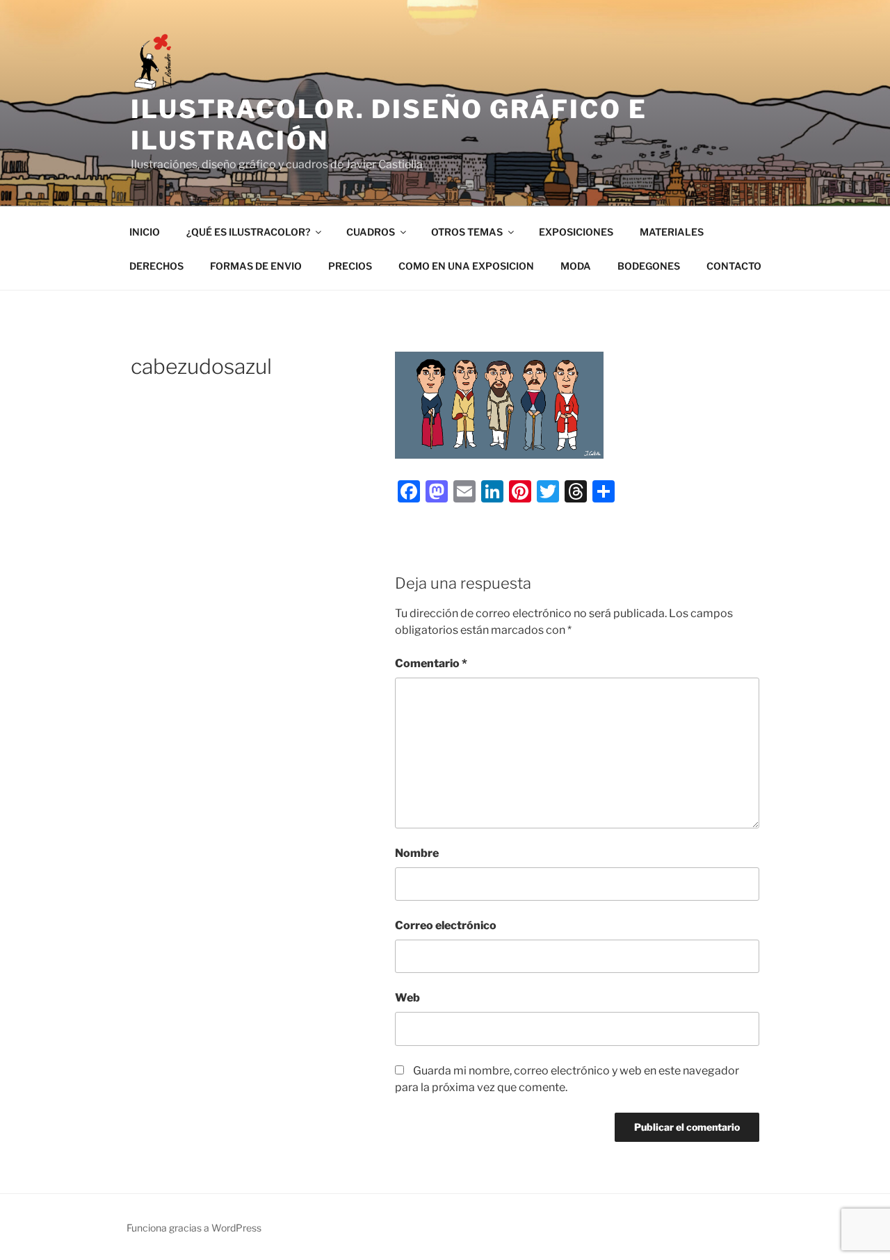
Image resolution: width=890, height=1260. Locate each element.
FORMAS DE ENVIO (256, 266)
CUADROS (370, 232)
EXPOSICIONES (576, 232)
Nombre (417, 853)
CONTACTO (733, 266)
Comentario (431, 663)
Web (407, 997)
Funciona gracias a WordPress (194, 1228)
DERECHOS (156, 266)
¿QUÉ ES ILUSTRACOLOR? (248, 232)
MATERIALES (672, 232)
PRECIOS (350, 266)
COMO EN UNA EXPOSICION (466, 266)
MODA (575, 266)
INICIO (144, 232)
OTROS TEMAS (467, 232)
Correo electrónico (445, 925)
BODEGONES (648, 266)
